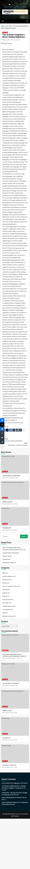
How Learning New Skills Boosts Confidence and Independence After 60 (14, 548)
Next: (18, 444)
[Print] (20, 430)
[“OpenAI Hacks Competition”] (15, 464)
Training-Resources (8, 606)
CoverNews (24, 814)
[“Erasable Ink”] (15, 516)
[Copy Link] (13, 430)
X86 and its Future (7, 616)
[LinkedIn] (10, 430)
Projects (4, 596)
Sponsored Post (7, 599)
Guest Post (5, 579)
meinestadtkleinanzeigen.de (10, 802)
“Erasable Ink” (6, 559)
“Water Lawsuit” (7, 556)
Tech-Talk (5, 32)
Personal (4, 589)
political (4, 593)
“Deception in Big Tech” (9, 562)
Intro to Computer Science (10, 586)
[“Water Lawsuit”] (15, 490)
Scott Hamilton (7, 39)
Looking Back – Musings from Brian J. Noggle (14, 792)
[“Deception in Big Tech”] (15, 753)
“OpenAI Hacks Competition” (11, 475)
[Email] (17, 430)
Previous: (12, 440)
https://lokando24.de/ (8, 797)
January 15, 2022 (16, 39)
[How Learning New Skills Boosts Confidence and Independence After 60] (15, 643)
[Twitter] (7, 430)
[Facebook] (2, 420)
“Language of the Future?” (20, 783)
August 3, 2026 (14, 477)
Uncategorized (6, 609)
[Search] (27, 21)
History (4, 583)
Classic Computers (7, 576)
